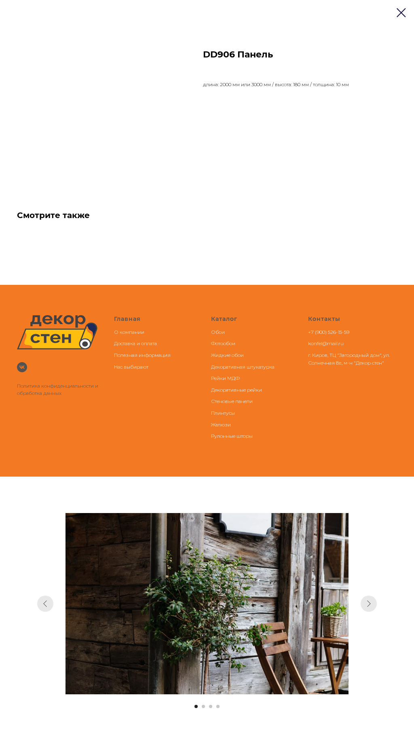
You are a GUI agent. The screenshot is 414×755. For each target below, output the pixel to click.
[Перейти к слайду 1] (196, 706)
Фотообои (223, 343)
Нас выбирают (131, 367)
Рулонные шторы (232, 436)
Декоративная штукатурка (243, 367)
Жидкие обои (227, 355)
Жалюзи (221, 425)
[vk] (22, 367)
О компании (129, 332)
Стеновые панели (232, 401)
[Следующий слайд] (369, 604)
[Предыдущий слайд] (45, 604)
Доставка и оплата (135, 343)
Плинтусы (223, 413)
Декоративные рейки (236, 390)
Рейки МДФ (225, 378)
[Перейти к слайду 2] (203, 706)
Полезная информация (142, 355)
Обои (218, 332)
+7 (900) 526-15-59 (328, 332)
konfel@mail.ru (326, 343)
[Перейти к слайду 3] (210, 706)
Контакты (324, 318)
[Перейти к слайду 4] (218, 706)
